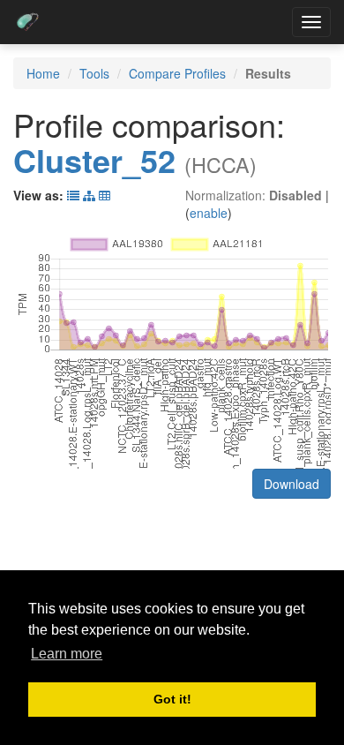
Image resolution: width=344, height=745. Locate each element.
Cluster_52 (94, 160)
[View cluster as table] (73, 195)
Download (291, 484)
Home (43, 73)
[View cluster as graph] (89, 195)
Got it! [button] (172, 699)
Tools (94, 73)
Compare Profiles (177, 73)
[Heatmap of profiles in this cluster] (104, 195)
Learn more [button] (66, 653)
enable (209, 213)
